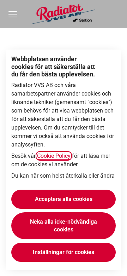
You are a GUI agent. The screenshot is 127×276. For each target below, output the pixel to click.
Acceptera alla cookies (63, 199)
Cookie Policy (54, 156)
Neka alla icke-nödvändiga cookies (63, 225)
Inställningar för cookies (63, 252)
